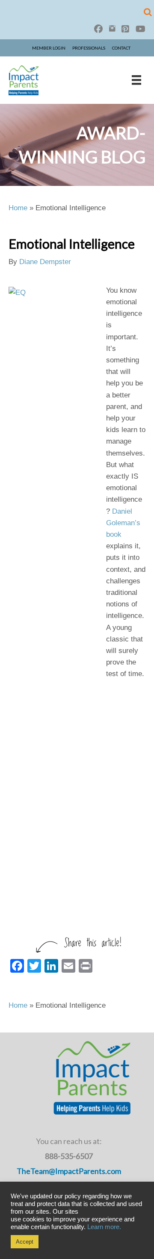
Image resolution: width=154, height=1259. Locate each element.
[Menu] (136, 80)
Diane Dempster (45, 262)
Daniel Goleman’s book (123, 522)
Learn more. (104, 1227)
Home (18, 208)
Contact (121, 47)
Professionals (88, 47)
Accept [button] (24, 1241)
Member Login (48, 47)
